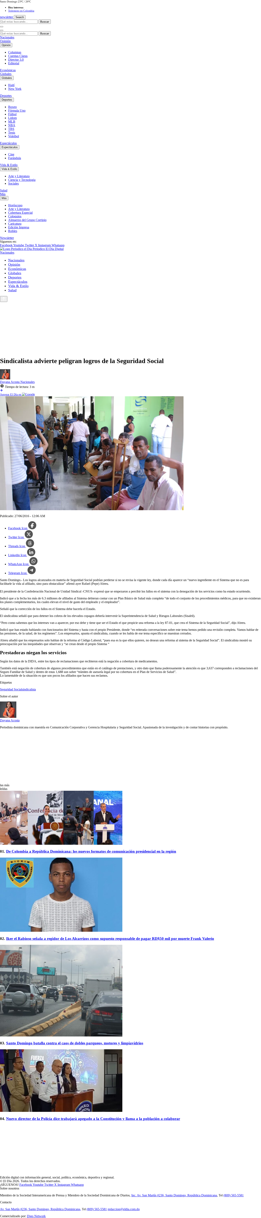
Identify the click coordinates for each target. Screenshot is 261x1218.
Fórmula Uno (16, 110)
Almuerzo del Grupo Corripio (27, 220)
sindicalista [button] (29, 689)
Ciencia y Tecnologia (21, 180)
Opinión (5, 41)
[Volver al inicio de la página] (3, 299)
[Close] (1, 30)
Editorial (13, 63)
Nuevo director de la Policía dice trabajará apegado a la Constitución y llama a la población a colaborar (93, 1119)
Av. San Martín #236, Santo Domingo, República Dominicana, (40, 1209)
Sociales (13, 183)
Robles (12, 231)
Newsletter (7, 238)
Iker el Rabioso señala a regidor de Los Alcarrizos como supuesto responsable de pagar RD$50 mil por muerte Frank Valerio (110, 938)
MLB (11, 121)
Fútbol (12, 114)
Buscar (44, 21)
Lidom (12, 118)
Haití (11, 85)
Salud (3, 190)
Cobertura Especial (20, 212)
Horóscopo (15, 205)
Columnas (14, 52)
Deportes (6, 95)
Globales (5, 74)
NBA (11, 125)
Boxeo (12, 107)
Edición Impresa (18, 227)
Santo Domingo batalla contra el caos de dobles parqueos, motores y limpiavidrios (74, 1043)
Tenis (11, 132)
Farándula (14, 158)
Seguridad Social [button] (11, 689)
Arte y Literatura (19, 176)
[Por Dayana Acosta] (5, 378)
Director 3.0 (16, 59)
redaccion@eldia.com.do (124, 1209)
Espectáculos (8, 143)
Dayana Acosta (10, 382)
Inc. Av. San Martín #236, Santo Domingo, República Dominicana (174, 1195)
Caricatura (14, 223)
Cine (11, 154)
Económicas (8, 70)
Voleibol (13, 136)
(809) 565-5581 (233, 1195)
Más (3, 194)
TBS (11, 129)
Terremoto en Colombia (21, 10)
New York (14, 88)
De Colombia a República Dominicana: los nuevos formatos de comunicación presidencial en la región (91, 851)
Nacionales (7, 37)
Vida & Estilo (9, 165)
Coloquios (14, 216)
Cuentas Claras (18, 56)
